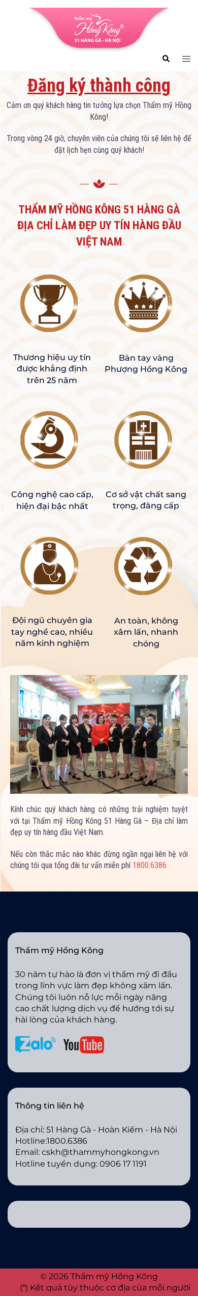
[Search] (165, 58)
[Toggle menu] (186, 58)
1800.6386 (150, 865)
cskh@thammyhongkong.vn (100, 1152)
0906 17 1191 (123, 1164)
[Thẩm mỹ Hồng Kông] (99, 29)
